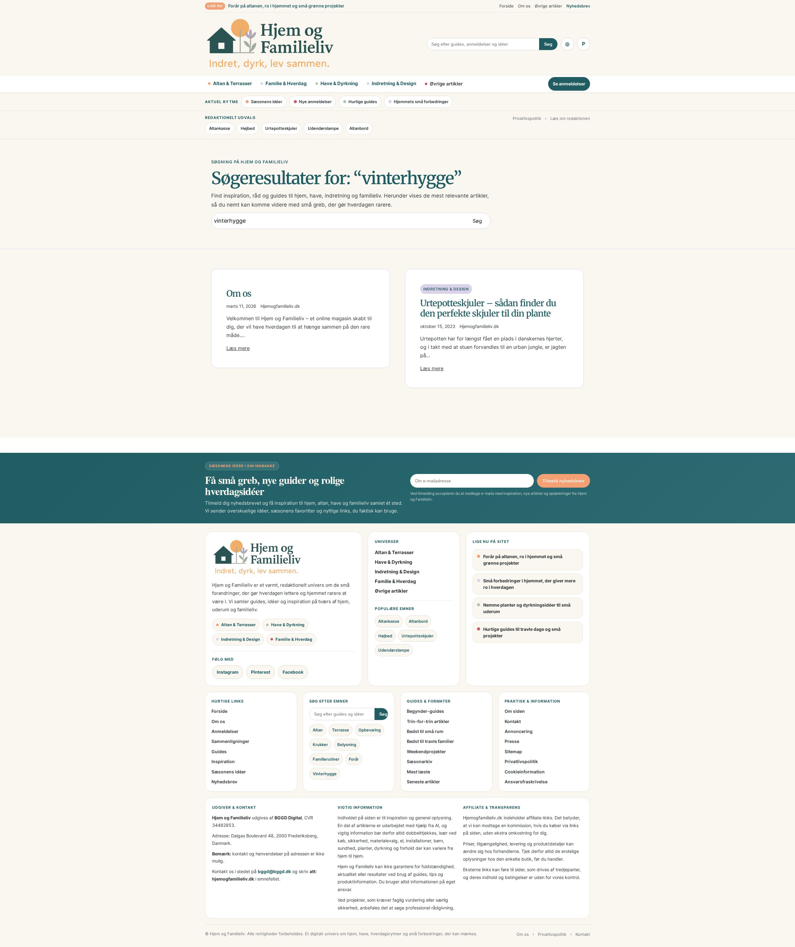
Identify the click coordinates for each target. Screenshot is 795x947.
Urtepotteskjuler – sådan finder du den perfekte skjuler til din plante (488, 308)
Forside (506, 5)
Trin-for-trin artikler (428, 721)
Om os (524, 5)
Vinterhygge (325, 773)
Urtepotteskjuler (281, 128)
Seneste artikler (423, 781)
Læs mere (238, 348)
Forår (354, 759)
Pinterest (260, 672)
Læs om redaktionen (570, 118)
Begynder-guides (425, 711)
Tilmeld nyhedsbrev (563, 480)
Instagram (227, 672)
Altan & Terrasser (394, 552)
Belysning (346, 744)
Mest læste (418, 771)
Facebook (293, 672)
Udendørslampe (323, 128)
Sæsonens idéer (228, 771)
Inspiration (223, 761)
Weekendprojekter (426, 751)
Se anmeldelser (569, 83)
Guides (219, 751)
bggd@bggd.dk (274, 871)
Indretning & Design (446, 289)
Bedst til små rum (425, 731)
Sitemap (513, 751)
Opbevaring (369, 729)
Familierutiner (326, 759)
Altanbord (358, 128)
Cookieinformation (525, 771)
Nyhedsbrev (578, 5)
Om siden (515, 711)
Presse (512, 741)
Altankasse (219, 128)
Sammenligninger (230, 741)
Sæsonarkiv (419, 761)
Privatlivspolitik (527, 118)
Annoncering (519, 731)
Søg (548, 44)
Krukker (320, 744)
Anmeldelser (224, 731)
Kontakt (513, 721)
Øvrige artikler (548, 5)
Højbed (248, 128)
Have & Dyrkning (393, 562)
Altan (318, 729)
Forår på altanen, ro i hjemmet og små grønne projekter (286, 5)
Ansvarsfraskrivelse (526, 781)
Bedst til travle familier (430, 741)
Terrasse (340, 729)
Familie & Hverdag (395, 581)
